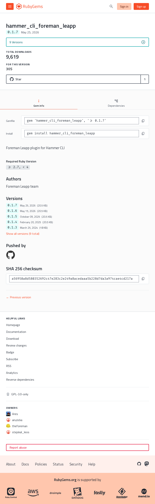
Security (76, 464)
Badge (10, 352)
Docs (25, 464)
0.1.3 (12, 227)
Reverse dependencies (20, 379)
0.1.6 (12, 211)
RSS (8, 366)
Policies (41, 464)
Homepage (13, 325)
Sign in (124, 6)
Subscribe (12, 359)
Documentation (16, 331)
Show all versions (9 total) (22, 233)
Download (12, 338)
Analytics (12, 372)
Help (91, 464)
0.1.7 (12, 205)
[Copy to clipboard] (143, 121)
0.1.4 (12, 222)
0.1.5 (12, 216)
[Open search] (111, 6)
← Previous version (18, 297)
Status (58, 464)
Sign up (141, 6)
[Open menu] (10, 6)
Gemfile (10, 121)
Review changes (16, 345)
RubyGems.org (65, 479)
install (9, 133)
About (11, 464)
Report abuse (18, 447)
